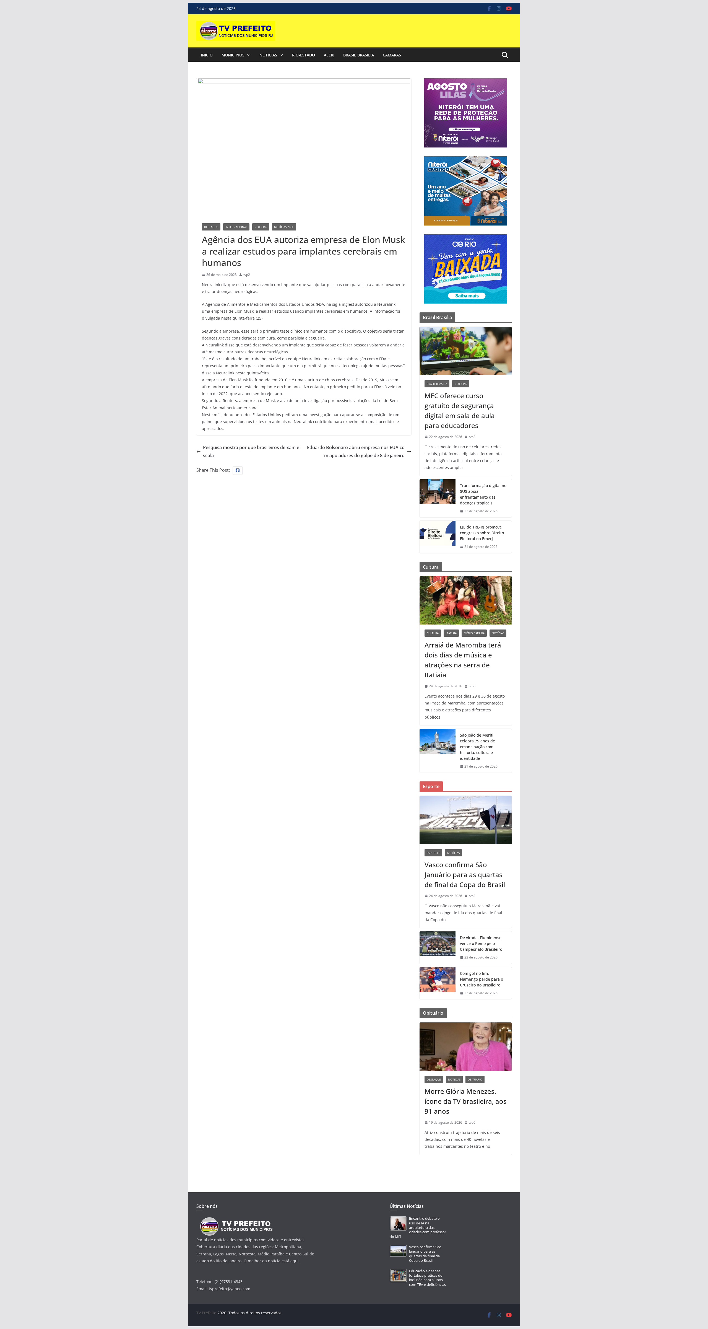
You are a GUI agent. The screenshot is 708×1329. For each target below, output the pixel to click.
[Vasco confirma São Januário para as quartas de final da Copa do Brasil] (466, 820)
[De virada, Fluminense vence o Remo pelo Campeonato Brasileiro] (437, 947)
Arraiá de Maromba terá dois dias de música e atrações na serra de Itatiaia (463, 659)
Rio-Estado (303, 55)
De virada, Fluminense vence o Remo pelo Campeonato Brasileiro (481, 943)
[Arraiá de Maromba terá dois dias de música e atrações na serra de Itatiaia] (466, 600)
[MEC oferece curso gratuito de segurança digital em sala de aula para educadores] (466, 351)
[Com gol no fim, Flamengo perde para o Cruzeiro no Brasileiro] (437, 983)
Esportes (433, 853)
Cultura (433, 633)
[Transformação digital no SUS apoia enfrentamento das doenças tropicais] (437, 498)
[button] (247, 55)
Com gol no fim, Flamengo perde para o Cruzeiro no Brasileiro (481, 979)
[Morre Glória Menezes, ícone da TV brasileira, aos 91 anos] (466, 1046)
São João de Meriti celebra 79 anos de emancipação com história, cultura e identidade (477, 746)
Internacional (236, 227)
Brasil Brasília (358, 55)
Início (207, 55)
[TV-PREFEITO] (235, 1219)
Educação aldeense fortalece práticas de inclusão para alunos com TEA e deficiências (427, 1278)
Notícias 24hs (284, 227)
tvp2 (246, 274)
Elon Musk (244, 311)
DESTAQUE (211, 227)
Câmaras (392, 55)
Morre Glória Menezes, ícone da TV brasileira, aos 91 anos (466, 1101)
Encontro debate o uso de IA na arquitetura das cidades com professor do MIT (418, 1227)
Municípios (233, 55)
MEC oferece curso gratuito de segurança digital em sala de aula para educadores (460, 410)
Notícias (268, 55)
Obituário (475, 1079)
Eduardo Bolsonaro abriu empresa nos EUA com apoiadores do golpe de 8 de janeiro (356, 451)
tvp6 (472, 686)
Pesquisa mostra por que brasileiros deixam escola (251, 451)
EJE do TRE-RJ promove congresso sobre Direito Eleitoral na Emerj (482, 532)
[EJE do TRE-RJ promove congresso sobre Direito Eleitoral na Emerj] (437, 537)
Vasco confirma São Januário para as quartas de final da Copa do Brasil (465, 874)
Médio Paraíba (474, 633)
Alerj (329, 55)
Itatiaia (451, 633)
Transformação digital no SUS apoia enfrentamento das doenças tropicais (483, 494)
